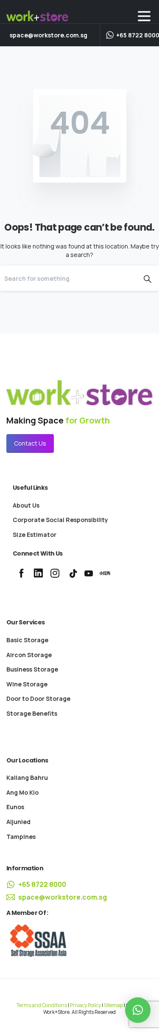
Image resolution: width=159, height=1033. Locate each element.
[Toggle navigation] (144, 16)
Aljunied (18, 822)
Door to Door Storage (38, 698)
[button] (138, 1010)
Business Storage (32, 669)
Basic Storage (27, 640)
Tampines (21, 837)
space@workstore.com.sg (48, 35)
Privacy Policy (85, 1005)
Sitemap (113, 1005)
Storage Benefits (31, 713)
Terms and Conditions (42, 1005)
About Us (26, 505)
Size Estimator (34, 535)
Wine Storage (26, 684)
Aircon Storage (29, 655)
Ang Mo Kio (22, 792)
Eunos (15, 807)
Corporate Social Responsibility (60, 520)
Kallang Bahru (27, 777)
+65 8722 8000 (42, 884)
